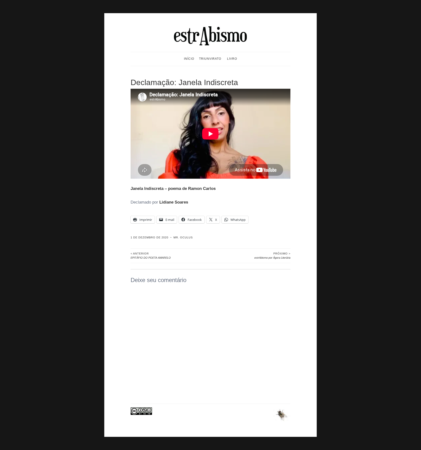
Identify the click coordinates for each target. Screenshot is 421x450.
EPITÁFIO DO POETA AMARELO (151, 255)
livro (232, 58)
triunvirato (210, 58)
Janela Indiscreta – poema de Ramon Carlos (173, 188)
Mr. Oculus (183, 237)
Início (189, 58)
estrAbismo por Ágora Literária (272, 255)
